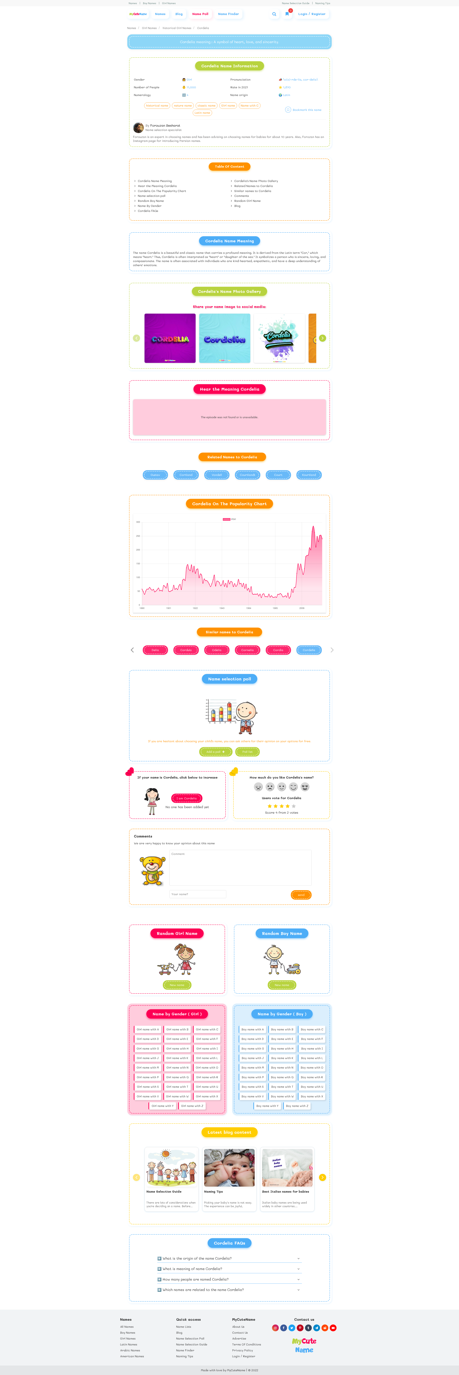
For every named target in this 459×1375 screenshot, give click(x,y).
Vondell (217, 475)
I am (187, 798)
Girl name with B (177, 1029)
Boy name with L (312, 1058)
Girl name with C (207, 1029)
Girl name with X (207, 1096)
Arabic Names (130, 1350)
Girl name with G (148, 1048)
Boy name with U (312, 1086)
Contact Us (240, 1332)
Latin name (202, 112)
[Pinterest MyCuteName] (300, 1327)
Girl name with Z (192, 1106)
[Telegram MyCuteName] (316, 1327)
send (301, 895)
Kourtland (309, 475)
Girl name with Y (163, 1106)
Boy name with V (253, 1096)
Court (278, 475)
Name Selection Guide (295, 3)
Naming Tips (322, 3)
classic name (207, 105)
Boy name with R (312, 1077)
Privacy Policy (242, 1350)
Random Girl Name (247, 201)
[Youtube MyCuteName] (333, 1327)
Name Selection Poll (190, 1338)
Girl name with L (207, 1058)
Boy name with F (312, 1039)
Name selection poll (151, 196)
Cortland (186, 475)
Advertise (239, 1338)
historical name (157, 105)
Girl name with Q (177, 1077)
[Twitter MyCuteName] (291, 1327)
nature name (183, 105)
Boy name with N (282, 1067)
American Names (132, 1356)
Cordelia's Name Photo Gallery (255, 181)
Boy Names (149, 3)
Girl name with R (207, 1077)
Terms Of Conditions (246, 1344)
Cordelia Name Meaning (154, 181)
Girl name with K (177, 1058)
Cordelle (309, 650)
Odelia (216, 650)
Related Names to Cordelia (253, 186)
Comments (241, 196)
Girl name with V (148, 1096)
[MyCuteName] (138, 14)
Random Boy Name (150, 201)
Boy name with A (253, 1029)
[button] (136, 338)
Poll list (247, 752)
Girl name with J (148, 1058)
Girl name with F (207, 1039)
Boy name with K (282, 1058)
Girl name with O (207, 1067)
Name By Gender (149, 206)
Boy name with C (312, 1029)
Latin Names (128, 1344)
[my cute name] (304, 1345)
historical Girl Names (177, 28)
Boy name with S (253, 1086)
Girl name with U (207, 1086)
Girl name (228, 105)
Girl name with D (148, 1039)
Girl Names (169, 3)
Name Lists (183, 1326)
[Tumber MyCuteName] (308, 1327)
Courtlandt (247, 475)
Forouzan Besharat (165, 125)
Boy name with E (282, 1039)
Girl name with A (148, 1029)
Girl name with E (177, 1039)
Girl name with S (148, 1086)
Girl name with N (177, 1067)
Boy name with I (312, 1048)
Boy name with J (253, 1058)
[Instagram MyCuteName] (275, 1327)
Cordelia (203, 28)
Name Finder (185, 1350)
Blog (236, 206)
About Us (238, 1326)
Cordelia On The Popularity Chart (161, 191)
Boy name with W (282, 1096)
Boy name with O (312, 1067)
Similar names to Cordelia (252, 191)
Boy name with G (253, 1048)
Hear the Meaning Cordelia (157, 186)
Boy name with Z (297, 1106)
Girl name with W (177, 1096)
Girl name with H (177, 1048)
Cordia (278, 650)
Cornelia (247, 650)
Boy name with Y (267, 1106)
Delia (155, 650)
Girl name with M (148, 1067)
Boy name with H (282, 1048)
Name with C (250, 105)
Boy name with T (282, 1086)
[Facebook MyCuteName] (283, 1327)
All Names (127, 1326)
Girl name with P (148, 1077)
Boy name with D (253, 1039)
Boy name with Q (282, 1077)
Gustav (155, 475)
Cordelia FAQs (147, 211)
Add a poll (213, 752)
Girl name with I (207, 1048)
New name (282, 985)
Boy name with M (253, 1067)
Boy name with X (312, 1096)
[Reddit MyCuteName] (324, 1327)
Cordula (186, 650)
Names (133, 3)
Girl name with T (177, 1086)
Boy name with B (282, 1029)
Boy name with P (253, 1077)
